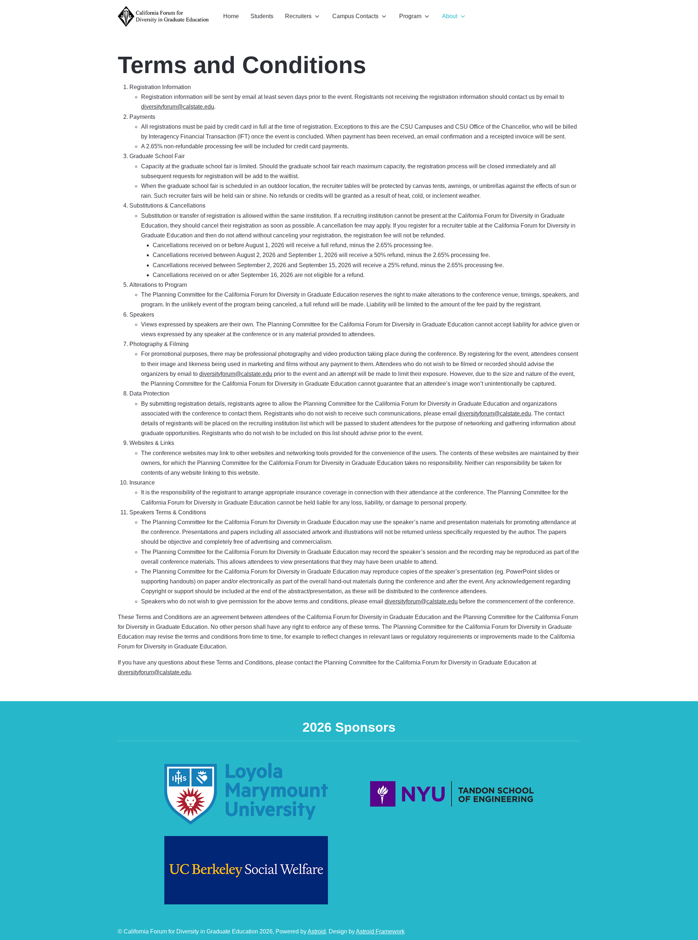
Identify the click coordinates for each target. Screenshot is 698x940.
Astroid (317, 931)
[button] (302, 16)
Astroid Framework (380, 931)
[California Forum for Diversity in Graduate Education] (163, 16)
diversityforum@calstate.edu (177, 107)
